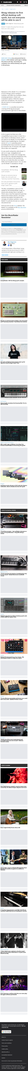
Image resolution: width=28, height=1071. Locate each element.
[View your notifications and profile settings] (17, 2)
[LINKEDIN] (9, 245)
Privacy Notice (19, 229)
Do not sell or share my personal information (12, 1060)
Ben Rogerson (10, 23)
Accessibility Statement (7, 1055)
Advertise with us (6, 1052)
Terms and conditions (7, 1043)
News (3, 23)
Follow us (16, 54)
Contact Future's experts (7, 1040)
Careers (3, 1058)
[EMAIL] (11, 245)
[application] (14, 122)
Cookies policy (5, 1049)
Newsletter (24, 54)
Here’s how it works (13, 32)
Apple (9, 143)
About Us (4, 1037)
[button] (2, 2)
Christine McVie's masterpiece (14, 5)
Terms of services (17, 228)
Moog (10, 58)
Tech (3, 9)
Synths (6, 9)
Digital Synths (13, 9)
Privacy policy (5, 1046)
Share (5, 54)
